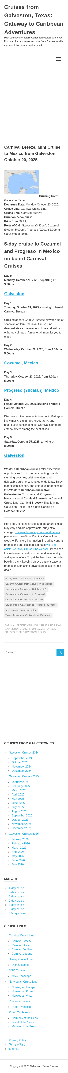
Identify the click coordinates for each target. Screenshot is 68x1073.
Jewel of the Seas (23, 1022)
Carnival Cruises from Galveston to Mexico (28, 583)
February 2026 (21, 843)
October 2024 (20, 762)
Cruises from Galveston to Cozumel (25, 594)
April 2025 (18, 794)
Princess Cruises (19, 1001)
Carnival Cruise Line (21, 935)
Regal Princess (21, 1006)
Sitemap (14, 1048)
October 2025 (20, 819)
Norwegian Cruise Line (23, 981)
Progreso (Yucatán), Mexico (31, 390)
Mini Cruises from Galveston (21, 610)
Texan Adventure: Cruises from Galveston (28, 615)
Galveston (14, 293)
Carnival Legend (22, 953)
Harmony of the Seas (25, 1018)
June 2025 (18, 802)
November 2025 (22, 823)
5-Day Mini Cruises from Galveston (24, 578)
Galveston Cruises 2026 (24, 833)
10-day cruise (17, 913)
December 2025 (22, 828)
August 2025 (19, 811)
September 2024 (22, 758)
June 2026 (18, 860)
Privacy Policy (18, 1040)
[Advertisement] (34, 103)
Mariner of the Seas (24, 1026)
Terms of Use (17, 1044)
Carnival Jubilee (22, 949)
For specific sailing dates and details (37, 532)
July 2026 (18, 864)
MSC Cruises (17, 970)
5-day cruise (16, 892)
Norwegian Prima (22, 991)
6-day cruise (16, 896)
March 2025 (19, 790)
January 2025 (20, 781)
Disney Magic (20, 964)
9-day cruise (16, 909)
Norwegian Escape (23, 987)
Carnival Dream (21, 945)
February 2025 (21, 786)
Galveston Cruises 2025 (24, 776)
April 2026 (18, 851)
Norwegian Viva (22, 995)
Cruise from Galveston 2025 (38, 629)
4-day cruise (16, 888)
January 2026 (20, 839)
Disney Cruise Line (21, 959)
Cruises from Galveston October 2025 (26, 589)
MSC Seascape (21, 976)
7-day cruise (16, 900)
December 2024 (22, 770)
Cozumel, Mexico (21, 363)
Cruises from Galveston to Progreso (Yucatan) (30, 604)
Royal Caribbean (19, 1012)
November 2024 (22, 766)
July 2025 (18, 807)
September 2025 (22, 815)
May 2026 (18, 856)
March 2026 (19, 847)
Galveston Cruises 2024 (24, 752)
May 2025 (18, 798)
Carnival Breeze (15, 625)
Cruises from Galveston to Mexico (24, 599)
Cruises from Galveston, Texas (25, 632)
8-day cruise (16, 904)
